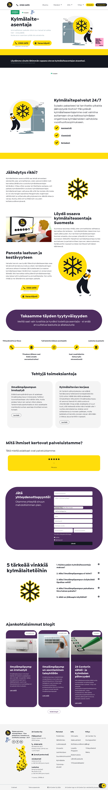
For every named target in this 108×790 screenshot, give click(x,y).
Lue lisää (13, 690)
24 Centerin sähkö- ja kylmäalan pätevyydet (82, 671)
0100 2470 (25, 5)
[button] (78, 566)
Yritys (80, 5)
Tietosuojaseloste (34, 787)
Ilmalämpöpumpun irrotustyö (21, 668)
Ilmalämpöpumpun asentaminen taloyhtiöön (53, 670)
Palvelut (57, 5)
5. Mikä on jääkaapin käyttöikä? (72, 597)
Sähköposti (59, 540)
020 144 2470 (37, 773)
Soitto (57, 537)
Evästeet (14, 787)
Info (68, 5)
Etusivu (45, 5)
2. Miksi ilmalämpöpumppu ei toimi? (74, 573)
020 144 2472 (37, 763)
